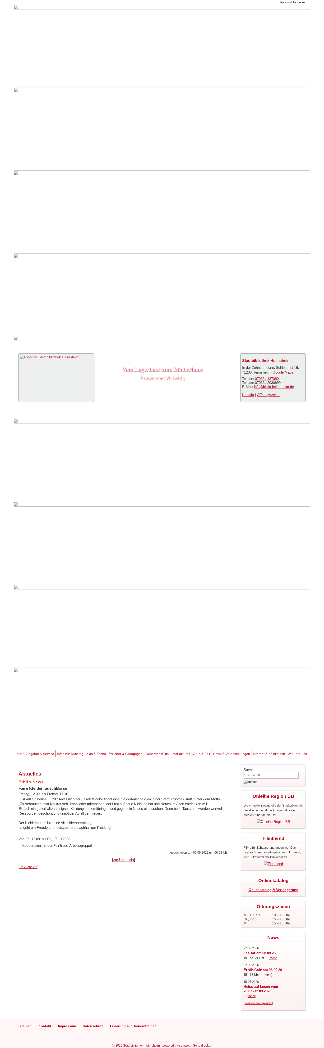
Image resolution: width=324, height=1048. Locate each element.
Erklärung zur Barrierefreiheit (133, 1026)
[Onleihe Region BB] (273, 822)
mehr (273, 958)
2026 (119, 1045)
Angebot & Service (40, 754)
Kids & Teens (96, 754)
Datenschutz (93, 1026)
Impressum (67, 1026)
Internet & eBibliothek (269, 754)
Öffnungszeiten (268, 395)
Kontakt (248, 395)
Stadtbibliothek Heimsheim (141, 1045)
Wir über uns (297, 754)
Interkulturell (180, 754)
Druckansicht (28, 867)
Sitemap (25, 1026)
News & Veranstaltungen (231, 754)
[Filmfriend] (273, 864)
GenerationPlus (157, 754)
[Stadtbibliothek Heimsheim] (50, 357)
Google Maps (283, 372)
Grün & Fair (201, 754)
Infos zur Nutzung (70, 754)
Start (19, 754)
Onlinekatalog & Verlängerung (273, 890)
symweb (184, 1045)
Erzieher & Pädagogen (126, 754)
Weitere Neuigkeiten (258, 1003)
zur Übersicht (123, 860)
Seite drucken (202, 1045)
